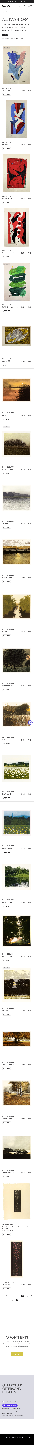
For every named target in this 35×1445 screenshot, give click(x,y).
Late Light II (8, 740)
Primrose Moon (8, 686)
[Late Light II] (16, 740)
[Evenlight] (16, 1011)
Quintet (5, 145)
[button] (15, 6)
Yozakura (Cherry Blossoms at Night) (15, 1227)
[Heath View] (16, 848)
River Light (7, 577)
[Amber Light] (16, 1119)
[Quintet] (16, 145)
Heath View (7, 848)
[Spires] (16, 524)
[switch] (20, 6)
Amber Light (7, 1119)
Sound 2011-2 (8, 253)
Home (4, 12)
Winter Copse (8, 469)
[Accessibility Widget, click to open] (30, 722)
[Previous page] (2, 1296)
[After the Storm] (16, 1173)
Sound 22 (6, 90)
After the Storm (9, 1173)
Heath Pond (7, 902)
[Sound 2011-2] (16, 253)
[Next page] (20, 1300)
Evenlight (6, 1010)
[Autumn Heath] (16, 1065)
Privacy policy (16, 1408)
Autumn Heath (8, 1065)
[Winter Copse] (16, 469)
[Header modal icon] (15, 6)
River (4, 632)
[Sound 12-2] (16, 199)
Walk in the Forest (10, 307)
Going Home (7, 956)
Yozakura (6, 1285)
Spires (5, 523)
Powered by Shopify (19, 1415)
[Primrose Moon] (16, 686)
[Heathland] (16, 794)
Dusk (4, 415)
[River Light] (16, 578)
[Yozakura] (16, 1285)
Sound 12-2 (7, 199)
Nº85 (10, 1415)
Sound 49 (6, 361)
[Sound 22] (16, 91)
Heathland (6, 794)
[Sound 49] (16, 361)
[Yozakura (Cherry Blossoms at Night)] (16, 1229)
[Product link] (16, 65)
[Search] (25, 6)
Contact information (7, 1413)
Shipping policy (18, 1411)
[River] (16, 632)
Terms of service (6, 1411)
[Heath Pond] (16, 902)
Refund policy (5, 1408)
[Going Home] (16, 956)
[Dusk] (16, 415)
